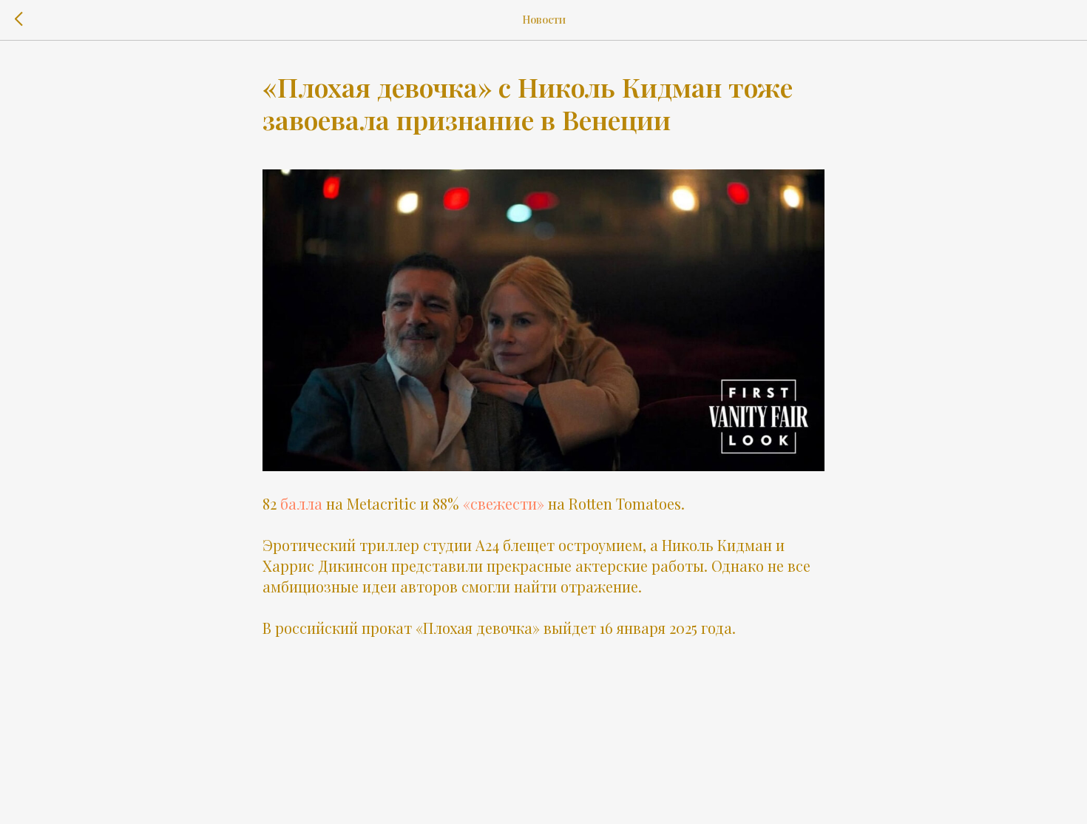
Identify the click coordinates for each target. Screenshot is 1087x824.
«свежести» (503, 503)
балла (301, 503)
